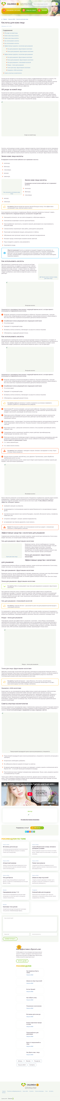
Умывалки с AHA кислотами (14, 70)
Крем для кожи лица (11, 556)
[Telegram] (32, 832)
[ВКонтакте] (28, 832)
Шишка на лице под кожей (40, 877)
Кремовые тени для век (10, 906)
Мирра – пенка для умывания (15, 65)
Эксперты (32, 1064)
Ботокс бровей (30, 989)
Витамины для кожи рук (10, 846)
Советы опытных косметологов (13, 73)
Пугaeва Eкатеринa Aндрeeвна (30, 819)
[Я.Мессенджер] (26, 832)
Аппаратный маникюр (9, 863)
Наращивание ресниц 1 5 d (11, 892)
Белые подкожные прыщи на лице (34, 1023)
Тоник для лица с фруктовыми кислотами (18, 67)
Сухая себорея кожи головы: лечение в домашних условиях (44, 847)
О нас (46, 1091)
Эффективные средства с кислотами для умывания (18, 46)
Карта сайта (25, 1091)
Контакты (31, 1091)
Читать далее (22, 961)
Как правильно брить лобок (32, 971)
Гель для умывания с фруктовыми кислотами (19, 49)
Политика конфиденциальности (14, 1091)
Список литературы (39, 1091)
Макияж (44, 10)
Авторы (20, 1061)
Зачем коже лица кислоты (11, 35)
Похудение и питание (13, 10)
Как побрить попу (31, 997)
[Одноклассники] (30, 832)
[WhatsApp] (34, 832)
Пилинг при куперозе (38, 863)
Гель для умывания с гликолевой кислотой (19, 62)
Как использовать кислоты (11, 40)
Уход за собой (31, 10)
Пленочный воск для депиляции (32, 1033)
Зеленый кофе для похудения (41, 892)
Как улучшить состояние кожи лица (11, 193)
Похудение (34, 890)
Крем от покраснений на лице (33, 1043)
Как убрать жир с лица (33, 1052)
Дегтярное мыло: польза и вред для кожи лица (48, 277)
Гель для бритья (8, 877)
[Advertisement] (30, 143)
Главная (5, 19)
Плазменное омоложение (34, 1006)
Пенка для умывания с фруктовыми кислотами (20, 51)
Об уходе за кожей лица (11, 33)
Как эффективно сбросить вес (28, 949)
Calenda (12, 4)
